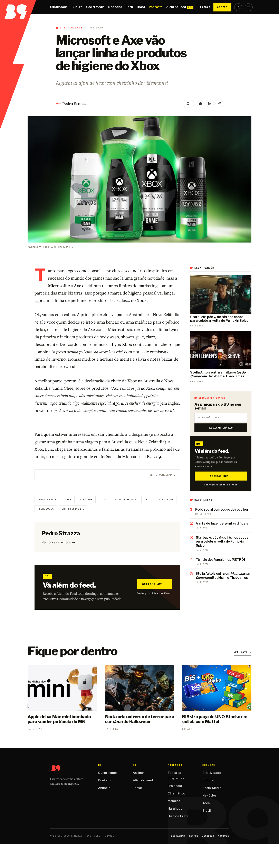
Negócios (115, 7)
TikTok (193, 835)
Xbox (147, 499)
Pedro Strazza (75, 103)
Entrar (205, 7)
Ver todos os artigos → (58, 542)
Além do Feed (176, 7)
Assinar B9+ (154, 584)
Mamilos (174, 801)
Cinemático (176, 793)
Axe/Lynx (86, 499)
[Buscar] (238, 7)
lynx (104, 499)
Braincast (175, 786)
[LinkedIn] (210, 103)
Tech (129, 7)
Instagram (178, 835)
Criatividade (59, 7)
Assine (222, 7)
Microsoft (166, 499)
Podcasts (155, 7)
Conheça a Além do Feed (154, 593)
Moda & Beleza (125, 499)
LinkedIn (208, 835)
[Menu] (249, 7)
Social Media (95, 7)
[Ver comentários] (188, 103)
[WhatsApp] (200, 103)
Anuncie (104, 788)
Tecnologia (46, 508)
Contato (104, 780)
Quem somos (107, 773)
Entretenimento (73, 508)
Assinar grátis (221, 427)
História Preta (178, 816)
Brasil (141, 7)
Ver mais (243, 652)
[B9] (18, 7)
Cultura (76, 7)
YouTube (223, 835)
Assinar (138, 773)
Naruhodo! (175, 808)
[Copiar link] (219, 103)
